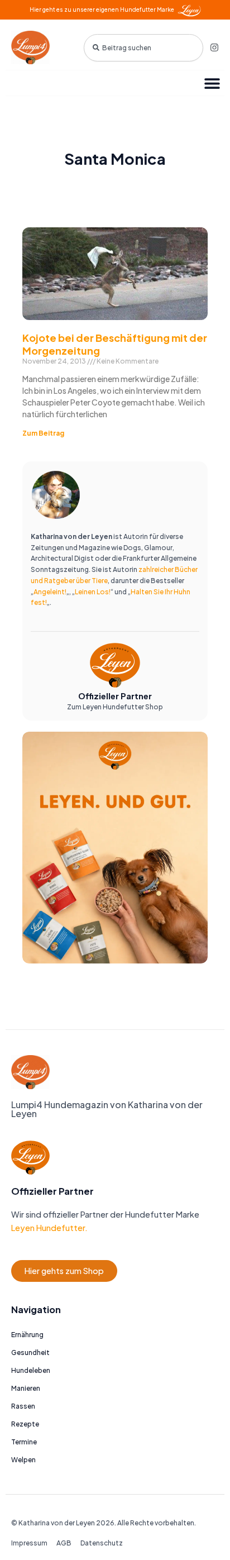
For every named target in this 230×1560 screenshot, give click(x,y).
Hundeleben (30, 1370)
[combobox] (143, 47)
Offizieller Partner (115, 696)
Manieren (25, 1388)
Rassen (23, 1406)
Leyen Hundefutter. (49, 1228)
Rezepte (25, 1424)
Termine (24, 1442)
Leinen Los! (93, 592)
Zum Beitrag (43, 433)
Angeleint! (49, 592)
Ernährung (27, 1334)
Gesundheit (30, 1352)
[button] (211, 83)
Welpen (23, 1460)
